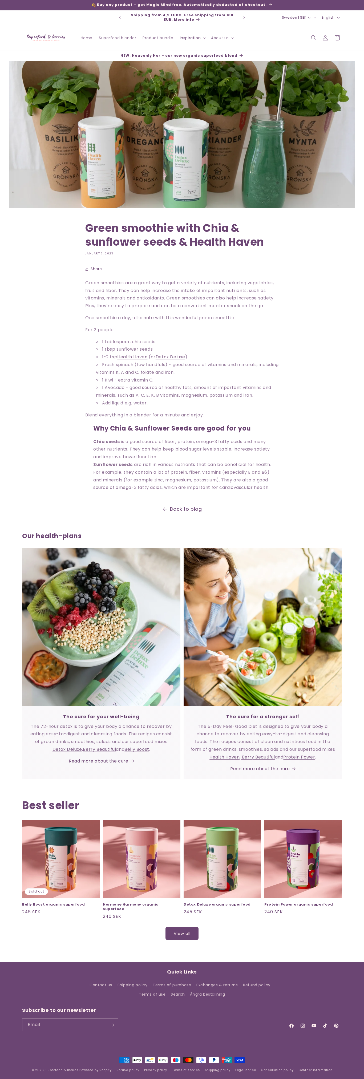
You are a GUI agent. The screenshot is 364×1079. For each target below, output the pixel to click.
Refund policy (256, 985)
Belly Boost (136, 749)
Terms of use (152, 994)
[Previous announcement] (120, 18)
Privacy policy (155, 1070)
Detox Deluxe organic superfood (217, 904)
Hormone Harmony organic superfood (131, 906)
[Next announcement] (244, 18)
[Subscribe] (112, 1025)
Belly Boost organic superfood (53, 904)
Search (178, 994)
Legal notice (245, 1070)
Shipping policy (133, 985)
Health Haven (132, 357)
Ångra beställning (207, 994)
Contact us (101, 985)
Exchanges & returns (217, 985)
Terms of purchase (172, 985)
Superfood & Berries (62, 1070)
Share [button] (96, 268)
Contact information (315, 1070)
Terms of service (186, 1070)
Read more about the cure (98, 761)
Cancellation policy (277, 1070)
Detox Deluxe (170, 357)
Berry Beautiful (99, 749)
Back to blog (186, 509)
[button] (192, 37)
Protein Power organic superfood (298, 904)
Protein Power (299, 757)
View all (182, 933)
